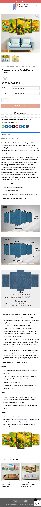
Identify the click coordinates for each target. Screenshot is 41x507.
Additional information (10, 138)
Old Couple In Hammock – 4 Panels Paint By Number (29, 483)
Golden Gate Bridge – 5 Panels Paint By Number (10, 483)
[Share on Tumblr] (27, 126)
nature (13, 122)
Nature (30, 119)
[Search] (37, 6)
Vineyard (17, 122)
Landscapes (7, 122)
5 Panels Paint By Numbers (16, 67)
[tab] (20, 134)
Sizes (3, 88)
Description (5, 134)
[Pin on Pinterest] (16, 126)
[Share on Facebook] (6, 126)
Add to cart (20, 106)
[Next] (36, 33)
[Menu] (2, 6)
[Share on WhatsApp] (3, 126)
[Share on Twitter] (10, 126)
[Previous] (4, 33)
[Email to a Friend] (13, 126)
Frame (3, 93)
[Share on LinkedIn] (23, 126)
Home (3, 67)
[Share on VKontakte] (20, 126)
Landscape (31, 67)
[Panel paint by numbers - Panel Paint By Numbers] (20, 6)
